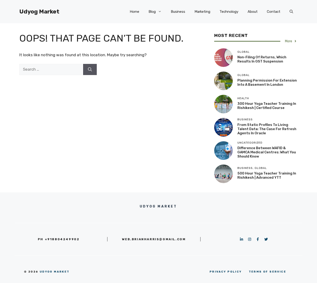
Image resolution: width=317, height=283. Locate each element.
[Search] (90, 69)
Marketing (202, 12)
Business (178, 12)
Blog (152, 12)
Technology (229, 12)
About (253, 12)
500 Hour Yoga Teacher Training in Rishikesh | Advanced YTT (266, 175)
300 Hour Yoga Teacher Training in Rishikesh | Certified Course (266, 106)
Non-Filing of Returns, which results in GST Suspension (261, 59)
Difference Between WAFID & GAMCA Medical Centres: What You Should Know (266, 152)
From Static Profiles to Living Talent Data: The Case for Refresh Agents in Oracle (266, 129)
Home (134, 12)
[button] (291, 12)
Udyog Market (39, 11)
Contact (273, 12)
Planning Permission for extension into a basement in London (267, 82)
